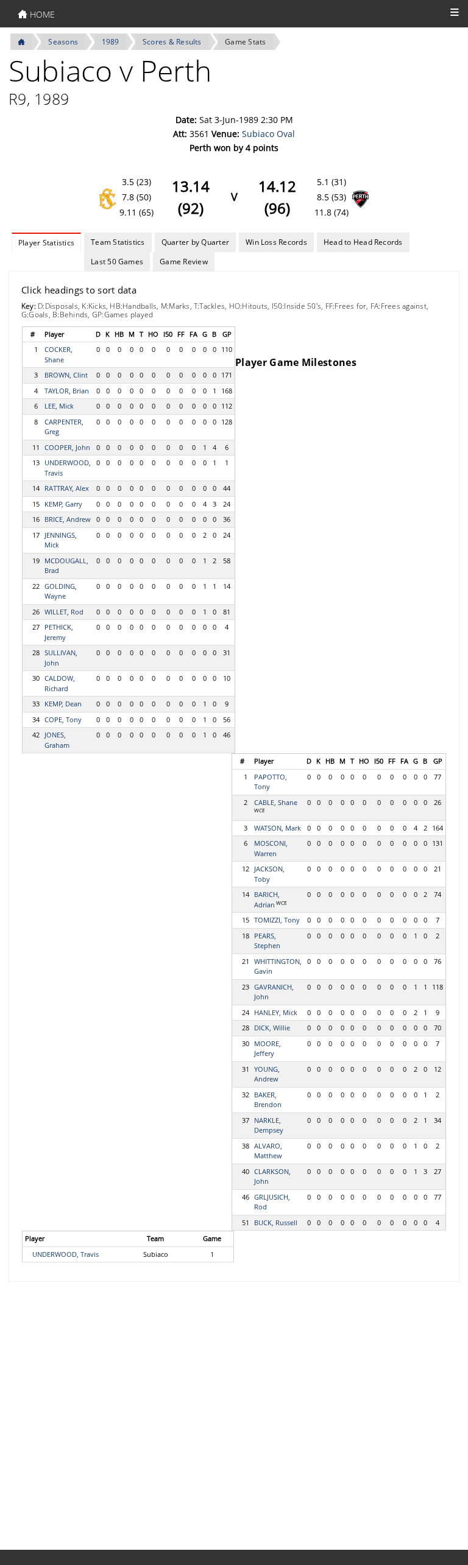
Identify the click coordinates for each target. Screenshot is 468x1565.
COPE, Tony (63, 719)
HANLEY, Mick (275, 1012)
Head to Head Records (363, 242)
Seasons (63, 42)
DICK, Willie (272, 1027)
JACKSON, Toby (269, 874)
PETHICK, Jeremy (58, 632)
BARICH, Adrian (267, 899)
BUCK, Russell (275, 1222)
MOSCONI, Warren (271, 848)
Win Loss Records (276, 242)
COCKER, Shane (58, 354)
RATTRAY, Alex (66, 488)
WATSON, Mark (277, 827)
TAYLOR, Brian (66, 390)
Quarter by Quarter (195, 242)
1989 (110, 42)
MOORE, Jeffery (267, 1048)
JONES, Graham (56, 740)
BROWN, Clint (66, 374)
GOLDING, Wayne (60, 591)
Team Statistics (118, 242)
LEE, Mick (59, 405)
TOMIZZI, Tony (277, 919)
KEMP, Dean (63, 703)
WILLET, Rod (63, 611)
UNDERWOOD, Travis (65, 1254)
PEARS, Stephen (267, 941)
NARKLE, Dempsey (268, 1125)
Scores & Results (172, 42)
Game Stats (245, 42)
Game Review (184, 261)
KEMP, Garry (63, 503)
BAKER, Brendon (268, 1100)
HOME (41, 14)
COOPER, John (67, 447)
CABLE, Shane (275, 802)
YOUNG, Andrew (267, 1074)
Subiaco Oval (268, 133)
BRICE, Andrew (67, 519)
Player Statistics (46, 242)
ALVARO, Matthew (268, 1151)
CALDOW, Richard (59, 683)
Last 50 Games (117, 261)
